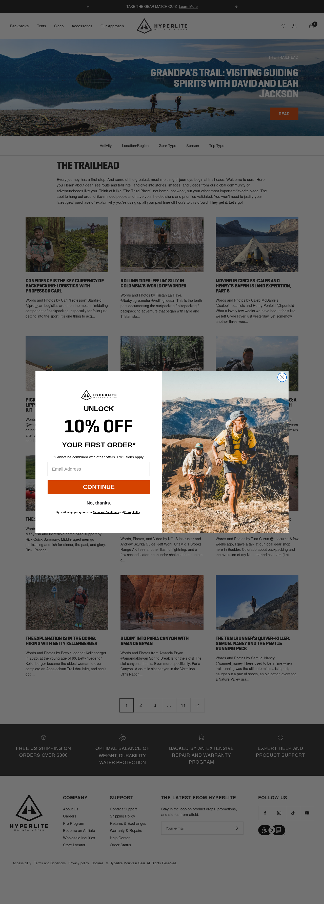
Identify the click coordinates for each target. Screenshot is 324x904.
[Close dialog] (282, 377)
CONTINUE (99, 486)
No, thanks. (99, 503)
